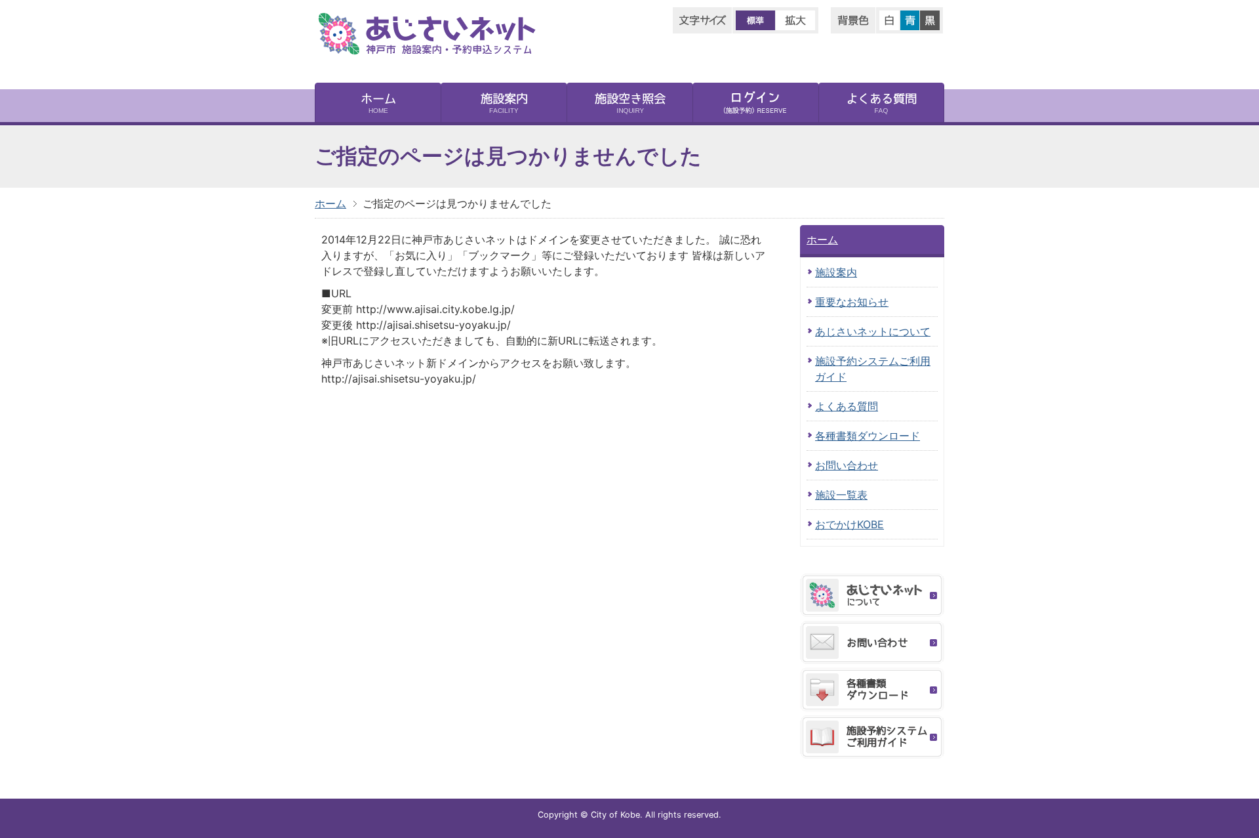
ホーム (330, 203)
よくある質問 (846, 406)
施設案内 (836, 272)
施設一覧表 (841, 494)
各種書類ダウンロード (867, 435)
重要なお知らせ (852, 301)
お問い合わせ (846, 465)
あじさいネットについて (872, 331)
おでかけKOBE (849, 524)
